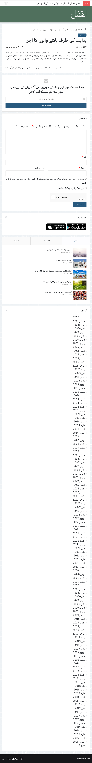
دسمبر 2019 (79, 615)
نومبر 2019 (79, 619)
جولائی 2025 (78, 366)
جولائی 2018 (78, 679)
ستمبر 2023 (79, 448)
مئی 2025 (80, 373)
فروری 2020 (79, 608)
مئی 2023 (80, 463)
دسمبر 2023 (79, 437)
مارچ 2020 (79, 604)
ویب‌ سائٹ (39, 168)
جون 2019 (80, 638)
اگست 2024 (79, 407)
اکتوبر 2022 (79, 489)
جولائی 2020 (78, 589)
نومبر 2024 (79, 396)
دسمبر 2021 (79, 526)
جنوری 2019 (79, 656)
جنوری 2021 (79, 567)
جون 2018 (80, 682)
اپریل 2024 (79, 422)
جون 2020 (80, 593)
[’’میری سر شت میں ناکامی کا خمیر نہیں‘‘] (79, 252)
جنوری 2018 (79, 701)
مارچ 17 (81, 746)
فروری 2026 (79, 340)
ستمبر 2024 (79, 403)
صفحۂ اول (79, 30)
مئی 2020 (80, 597)
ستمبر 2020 (79, 582)
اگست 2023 (79, 451)
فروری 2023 (79, 474)
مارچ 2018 (79, 693)
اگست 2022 (79, 496)
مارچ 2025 (79, 381)
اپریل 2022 (79, 511)
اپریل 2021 (79, 556)
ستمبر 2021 (79, 537)
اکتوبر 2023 (79, 444)
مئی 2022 (80, 507)
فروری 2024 (79, 429)
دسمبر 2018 (79, 660)
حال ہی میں (46, 240)
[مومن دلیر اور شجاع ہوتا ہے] (79, 263)
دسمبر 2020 (79, 571)
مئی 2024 (80, 418)
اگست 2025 (79, 362)
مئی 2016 (80, 727)
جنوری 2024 (79, 433)
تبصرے (16, 240)
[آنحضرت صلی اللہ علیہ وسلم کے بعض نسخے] (79, 295)
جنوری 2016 (79, 742)
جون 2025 (80, 370)
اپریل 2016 (79, 731)
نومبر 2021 (79, 530)
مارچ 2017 (79, 716)
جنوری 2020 (79, 611)
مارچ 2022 (79, 515)
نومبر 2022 (79, 485)
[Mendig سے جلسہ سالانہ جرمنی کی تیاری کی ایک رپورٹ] (79, 274)
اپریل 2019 (79, 645)
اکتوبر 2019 (79, 623)
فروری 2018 (79, 697)
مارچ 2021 (79, 559)
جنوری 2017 (79, 723)
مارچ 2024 (79, 425)
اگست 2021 (79, 541)
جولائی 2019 (78, 634)
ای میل (82, 168)
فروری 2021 (79, 563)
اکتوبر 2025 (79, 355)
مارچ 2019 (79, 649)
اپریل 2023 (79, 466)
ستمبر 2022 (79, 492)
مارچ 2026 (79, 336)
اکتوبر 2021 (79, 533)
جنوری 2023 (79, 477)
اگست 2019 (79, 630)
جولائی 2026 (78, 321)
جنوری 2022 (79, 522)
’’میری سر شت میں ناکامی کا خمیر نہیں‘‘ (59, 249)
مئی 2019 (80, 641)
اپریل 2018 (79, 690)
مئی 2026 (80, 329)
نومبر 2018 (79, 664)
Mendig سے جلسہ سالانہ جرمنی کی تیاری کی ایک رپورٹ (53, 271)
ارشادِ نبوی (68, 30)
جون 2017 (80, 705)
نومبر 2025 (79, 351)
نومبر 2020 (79, 574)
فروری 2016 (79, 738)
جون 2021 (80, 548)
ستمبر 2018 (79, 671)
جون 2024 (80, 414)
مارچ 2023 (79, 470)
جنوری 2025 (79, 388)
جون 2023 (80, 459)
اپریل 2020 (79, 600)
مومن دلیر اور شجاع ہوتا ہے (63, 260)
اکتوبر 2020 (79, 578)
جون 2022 (80, 504)
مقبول (76, 240)
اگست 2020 (79, 585)
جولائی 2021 (78, 544)
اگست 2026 (79, 317)
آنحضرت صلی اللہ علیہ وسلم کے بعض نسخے (58, 292)
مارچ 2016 (79, 734)
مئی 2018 (80, 686)
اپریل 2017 (79, 712)
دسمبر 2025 (79, 347)
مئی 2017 (80, 708)
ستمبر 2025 (79, 358)
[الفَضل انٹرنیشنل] (78, 14)
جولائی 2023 (78, 455)
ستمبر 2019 (79, 626)
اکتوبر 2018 (79, 667)
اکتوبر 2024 (79, 399)
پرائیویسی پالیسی (10, 759)
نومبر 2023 (79, 440)
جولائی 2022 (78, 500)
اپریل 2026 (79, 332)
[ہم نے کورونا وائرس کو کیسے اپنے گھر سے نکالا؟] (79, 285)
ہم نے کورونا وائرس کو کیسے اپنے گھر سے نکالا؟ (57, 281)
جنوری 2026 (79, 343)
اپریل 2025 (79, 377)
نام (84, 158)
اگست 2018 (79, 675)
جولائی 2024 (78, 410)
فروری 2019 (79, 652)
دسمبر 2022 (79, 481)
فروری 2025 (79, 384)
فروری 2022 (79, 518)
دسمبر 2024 (79, 392)
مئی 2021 (80, 552)
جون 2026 (80, 325)
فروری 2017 (79, 719)
